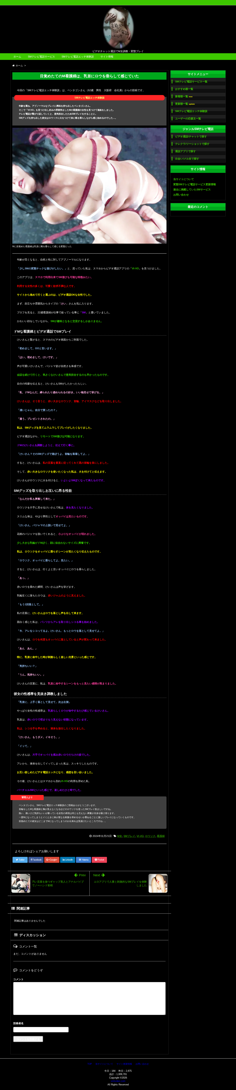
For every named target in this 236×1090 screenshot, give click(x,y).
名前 (89, 1023)
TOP (89, 1064)
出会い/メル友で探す (187, 158)
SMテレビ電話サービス (41, 56)
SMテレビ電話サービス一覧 (191, 81)
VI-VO (140, 836)
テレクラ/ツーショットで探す (192, 144)
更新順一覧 (185, 103)
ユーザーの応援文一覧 (188, 118)
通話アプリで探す (185, 151)
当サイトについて (183, 179)
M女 (119, 836)
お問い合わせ (181, 194)
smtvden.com (118, 1081)
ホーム (17, 56)
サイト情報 (106, 56)
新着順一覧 (183, 96)
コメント (18, 979)
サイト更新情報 (124, 1064)
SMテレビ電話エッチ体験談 (78, 56)
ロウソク (150, 836)
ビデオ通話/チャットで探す (191, 136)
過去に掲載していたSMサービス (192, 189)
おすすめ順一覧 (184, 89)
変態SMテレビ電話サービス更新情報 (194, 184)
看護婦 (161, 836)
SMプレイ (129, 836)
